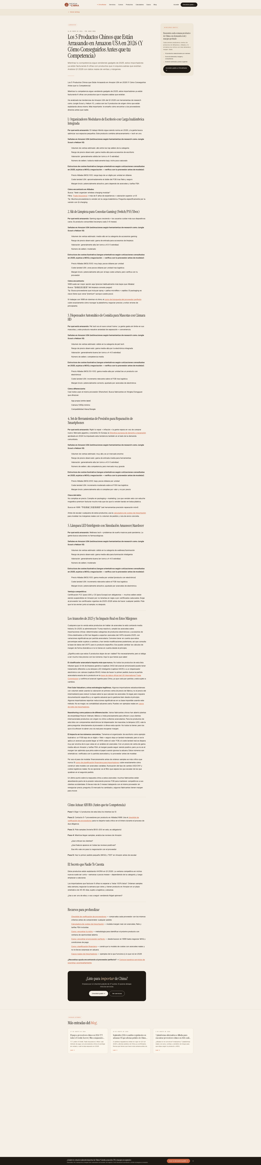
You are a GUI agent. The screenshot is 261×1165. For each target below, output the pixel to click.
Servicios (112, 5)
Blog (155, 5)
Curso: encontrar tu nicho (82, 931)
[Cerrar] (193, 1161)
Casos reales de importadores (84, 954)
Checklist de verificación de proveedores (88, 916)
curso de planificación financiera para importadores (97, 762)
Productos (129, 5)
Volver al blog (75, 12)
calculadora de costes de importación (130, 513)
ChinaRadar (102, 5)
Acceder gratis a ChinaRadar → (176, 69)
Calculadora (140, 5)
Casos (148, 5)
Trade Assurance (80, 196)
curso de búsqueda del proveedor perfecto (123, 299)
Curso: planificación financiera (84, 946)
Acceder (176, 5)
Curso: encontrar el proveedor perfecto (88, 939)
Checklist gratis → (189, 5)
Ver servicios (117, 993)
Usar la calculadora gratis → (178, 1161)
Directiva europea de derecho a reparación (128, 433)
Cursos (120, 5)
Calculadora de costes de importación (87, 924)
